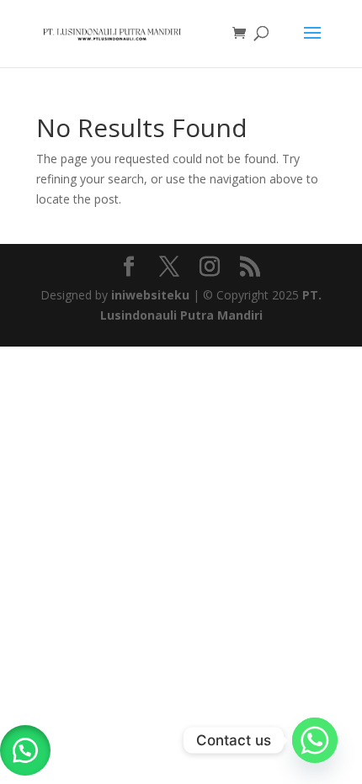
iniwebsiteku (150, 295)
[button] (25, 750)
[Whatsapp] (315, 740)
